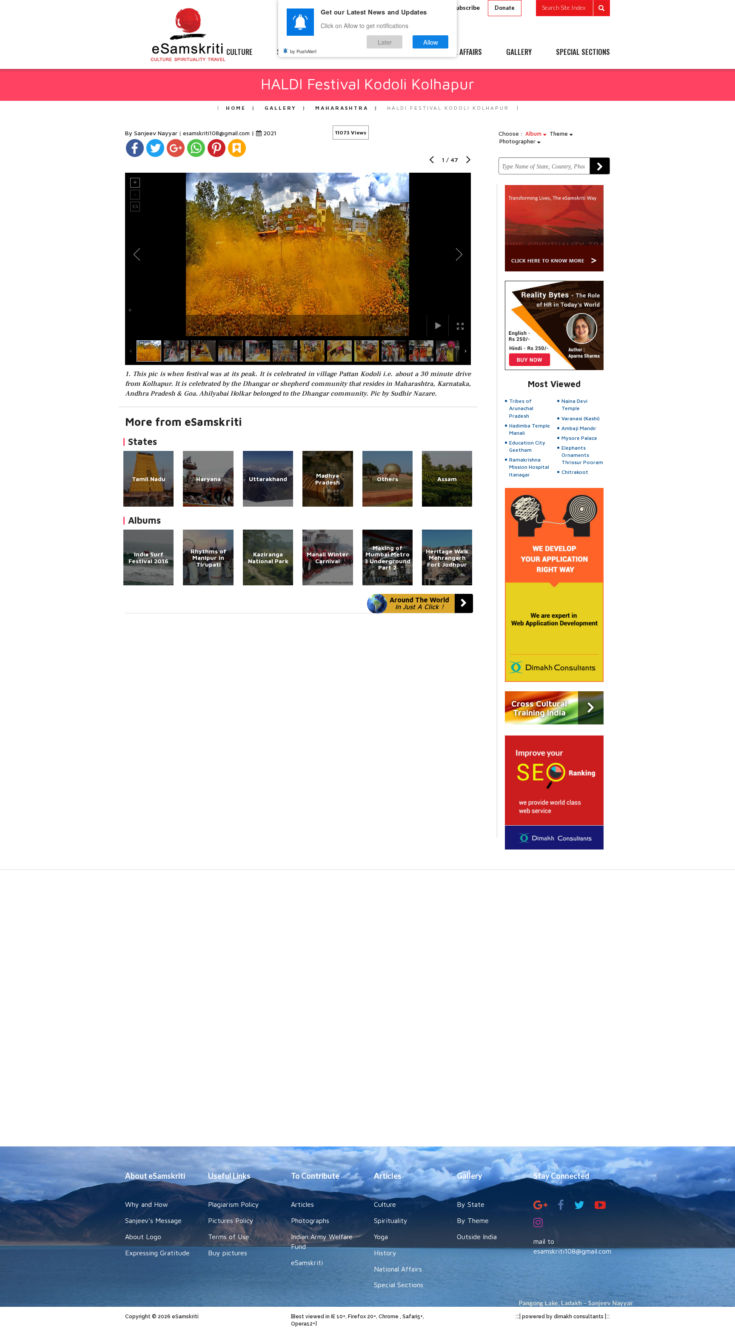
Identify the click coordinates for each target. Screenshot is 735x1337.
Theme (560, 133)
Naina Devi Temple (574, 404)
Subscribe (466, 7)
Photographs (310, 1220)
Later (385, 41)
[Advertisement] (367, 1012)
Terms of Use (228, 1236)
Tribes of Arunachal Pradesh (521, 408)
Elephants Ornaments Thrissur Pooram (582, 455)
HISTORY (392, 52)
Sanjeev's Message (153, 1220)
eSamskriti (307, 1262)
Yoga (381, 1236)
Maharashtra (341, 108)
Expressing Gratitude (157, 1253)
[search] (573, 8)
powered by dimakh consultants (563, 1317)
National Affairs (398, 1269)
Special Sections (398, 1285)
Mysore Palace (579, 438)
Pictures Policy (231, 1220)
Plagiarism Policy (233, 1204)
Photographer (518, 141)
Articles (302, 1204)
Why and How (146, 1204)
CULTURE (239, 52)
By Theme (473, 1220)
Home (236, 108)
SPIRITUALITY (296, 52)
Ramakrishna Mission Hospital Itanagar (529, 466)
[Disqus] (298, 730)
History (385, 1253)
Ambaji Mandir (578, 428)
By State (470, 1204)
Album (534, 133)
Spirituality (390, 1220)
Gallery (280, 108)
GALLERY (519, 52)
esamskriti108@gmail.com (217, 133)
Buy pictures (227, 1253)
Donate (505, 7)
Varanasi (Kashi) (580, 418)
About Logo (143, 1236)
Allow (430, 41)
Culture (385, 1204)
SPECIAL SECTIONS (583, 52)
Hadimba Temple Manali (529, 429)
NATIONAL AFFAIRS (456, 52)
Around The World (419, 603)
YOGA (348, 52)
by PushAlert (303, 51)
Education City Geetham (527, 446)
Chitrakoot (574, 472)
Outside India (477, 1236)
